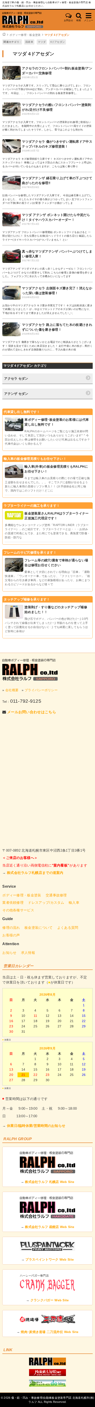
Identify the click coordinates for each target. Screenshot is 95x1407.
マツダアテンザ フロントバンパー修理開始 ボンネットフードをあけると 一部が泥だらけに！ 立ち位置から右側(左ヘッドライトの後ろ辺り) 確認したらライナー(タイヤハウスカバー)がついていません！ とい (47, 236)
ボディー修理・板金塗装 (25, 35)
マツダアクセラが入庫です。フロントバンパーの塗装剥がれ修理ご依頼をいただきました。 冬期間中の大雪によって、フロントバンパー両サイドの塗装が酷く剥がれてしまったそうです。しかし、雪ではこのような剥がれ (47, 126)
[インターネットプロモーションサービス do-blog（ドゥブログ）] (47, 1385)
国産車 (29, 41)
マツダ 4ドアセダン (57, 35)
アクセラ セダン (16, 378)
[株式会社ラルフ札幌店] (30, 20)
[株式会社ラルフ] (30, 670)
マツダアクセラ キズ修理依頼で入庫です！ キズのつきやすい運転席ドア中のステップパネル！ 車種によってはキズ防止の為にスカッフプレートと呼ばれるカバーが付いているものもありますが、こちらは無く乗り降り (47, 162)
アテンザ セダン (16, 393)
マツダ (42, 41)
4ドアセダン (57, 41)
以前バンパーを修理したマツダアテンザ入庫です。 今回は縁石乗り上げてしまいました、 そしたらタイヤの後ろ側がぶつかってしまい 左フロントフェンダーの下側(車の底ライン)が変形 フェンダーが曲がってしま (47, 199)
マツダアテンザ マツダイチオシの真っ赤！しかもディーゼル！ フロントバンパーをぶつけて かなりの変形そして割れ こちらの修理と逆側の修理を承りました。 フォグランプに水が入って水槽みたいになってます (47, 272)
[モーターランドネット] (47, 1375)
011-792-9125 (26, 701)
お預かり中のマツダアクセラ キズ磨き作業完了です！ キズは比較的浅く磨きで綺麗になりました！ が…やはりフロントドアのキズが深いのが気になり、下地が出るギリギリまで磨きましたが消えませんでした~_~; (47, 309)
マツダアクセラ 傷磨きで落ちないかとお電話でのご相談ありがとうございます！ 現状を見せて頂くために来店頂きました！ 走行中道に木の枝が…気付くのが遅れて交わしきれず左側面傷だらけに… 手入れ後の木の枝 (47, 346)
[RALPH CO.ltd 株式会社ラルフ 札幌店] (47, 1364)
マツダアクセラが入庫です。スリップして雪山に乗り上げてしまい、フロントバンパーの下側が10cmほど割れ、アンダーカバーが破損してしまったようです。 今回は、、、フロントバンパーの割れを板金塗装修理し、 (47, 89)
